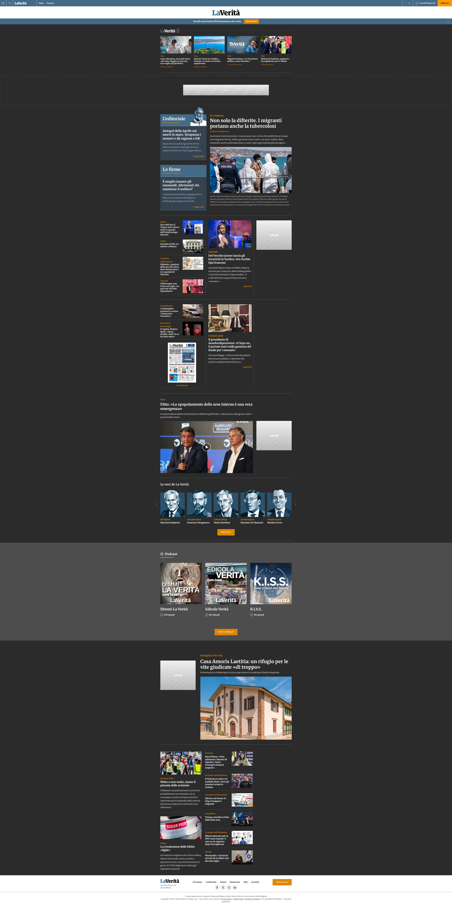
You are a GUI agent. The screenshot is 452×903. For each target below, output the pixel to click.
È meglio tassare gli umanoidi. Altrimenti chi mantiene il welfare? (181, 185)
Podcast (50, 3)
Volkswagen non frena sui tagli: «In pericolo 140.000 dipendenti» (169, 287)
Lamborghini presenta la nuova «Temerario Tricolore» (169, 312)
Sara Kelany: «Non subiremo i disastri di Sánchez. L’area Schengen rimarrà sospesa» (216, 762)
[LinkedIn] (235, 888)
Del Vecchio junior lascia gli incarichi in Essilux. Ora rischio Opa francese (229, 259)
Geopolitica (210, 813)
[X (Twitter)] (223, 888)
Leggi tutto (247, 286)
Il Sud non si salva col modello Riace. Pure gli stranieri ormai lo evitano (217, 782)
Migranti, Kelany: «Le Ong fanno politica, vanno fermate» (242, 60)
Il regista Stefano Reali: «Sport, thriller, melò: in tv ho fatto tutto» (169, 333)
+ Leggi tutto (198, 156)
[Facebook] (217, 888)
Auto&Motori (166, 306)
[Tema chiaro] (405, 3)
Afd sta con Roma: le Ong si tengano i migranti (215, 801)
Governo (209, 753)
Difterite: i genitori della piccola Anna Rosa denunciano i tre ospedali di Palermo (169, 269)
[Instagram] (229, 888)
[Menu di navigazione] (3, 3)
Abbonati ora (251, 21)
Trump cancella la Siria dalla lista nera (217, 818)
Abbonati (445, 3)
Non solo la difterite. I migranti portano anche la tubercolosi (246, 123)
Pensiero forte (167, 778)
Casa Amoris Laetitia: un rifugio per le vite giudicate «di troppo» (244, 664)
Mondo (208, 852)
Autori (223, 882)
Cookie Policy (238, 899)
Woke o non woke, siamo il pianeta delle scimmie (178, 783)
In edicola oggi (182, 385)
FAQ (246, 882)
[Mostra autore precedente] (156, 504)
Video (41, 3)
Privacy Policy (226, 899)
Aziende (164, 281)
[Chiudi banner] (448, 21)
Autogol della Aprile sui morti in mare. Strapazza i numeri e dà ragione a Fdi (182, 134)
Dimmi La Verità (174, 609)
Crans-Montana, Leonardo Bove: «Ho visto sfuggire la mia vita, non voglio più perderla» (175, 61)
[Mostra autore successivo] (295, 504)
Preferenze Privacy (252, 899)
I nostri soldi (215, 335)
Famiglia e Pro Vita (211, 655)
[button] (206, 447)
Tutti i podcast (226, 632)
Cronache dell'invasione (216, 775)
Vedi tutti (226, 532)
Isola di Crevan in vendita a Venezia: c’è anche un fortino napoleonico (207, 61)
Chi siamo (197, 882)
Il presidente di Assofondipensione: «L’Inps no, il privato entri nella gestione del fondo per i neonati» (229, 345)
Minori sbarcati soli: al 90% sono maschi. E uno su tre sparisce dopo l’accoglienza (216, 840)
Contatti (255, 882)
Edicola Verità (216, 609)
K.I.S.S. (256, 609)
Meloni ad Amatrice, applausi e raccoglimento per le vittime (275, 60)
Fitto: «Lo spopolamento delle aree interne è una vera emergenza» (206, 406)
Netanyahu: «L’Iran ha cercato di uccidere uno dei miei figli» (217, 858)
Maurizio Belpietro (220, 131)
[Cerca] (9, 3)
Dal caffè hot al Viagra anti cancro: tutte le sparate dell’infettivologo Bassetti (170, 229)
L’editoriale (211, 882)
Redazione (235, 882)
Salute (163, 222)
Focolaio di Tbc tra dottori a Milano (169, 245)
